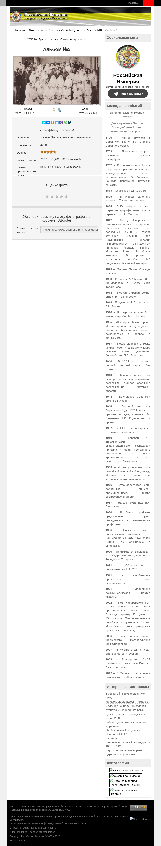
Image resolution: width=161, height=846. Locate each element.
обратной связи (118, 806)
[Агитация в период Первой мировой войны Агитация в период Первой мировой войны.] (127, 782)
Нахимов (111, 738)
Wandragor (48, 831)
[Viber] (61, 122)
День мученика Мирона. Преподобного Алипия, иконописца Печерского (128, 127)
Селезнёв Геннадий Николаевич (126, 706)
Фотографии (37, 30)
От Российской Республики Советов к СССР (123, 732)
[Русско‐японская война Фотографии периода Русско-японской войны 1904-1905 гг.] (126, 770)
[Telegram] (57, 122)
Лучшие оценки (48, 39)
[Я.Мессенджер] (44, 122)
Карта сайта (49, 827)
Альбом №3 (94, 30)
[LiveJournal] (69, 122)
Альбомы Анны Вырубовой (66, 30)
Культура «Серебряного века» (125, 710)
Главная (20, 30)
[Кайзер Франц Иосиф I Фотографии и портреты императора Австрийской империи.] (125, 775)
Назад (28, 109)
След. (85, 109)
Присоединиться (131, 94)
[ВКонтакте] (48, 122)
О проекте (15, 827)
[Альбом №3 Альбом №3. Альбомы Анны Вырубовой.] (56, 105)
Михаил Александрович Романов (127, 701)
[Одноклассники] (52, 122)
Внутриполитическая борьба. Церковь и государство (124, 752)
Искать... (133, 3)
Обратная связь (32, 827)
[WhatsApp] (65, 122)
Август (128, 116)
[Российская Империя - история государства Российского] (39, 16)
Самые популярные (73, 39)
